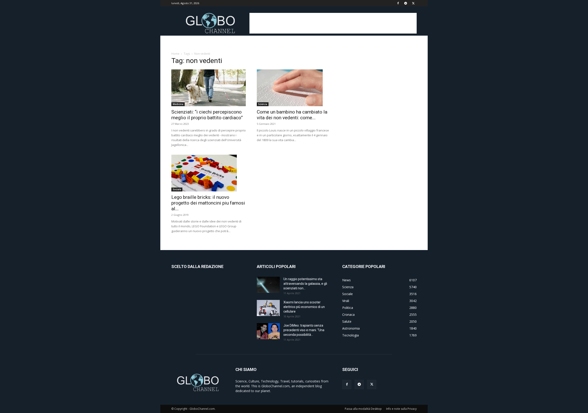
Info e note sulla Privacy (401, 409)
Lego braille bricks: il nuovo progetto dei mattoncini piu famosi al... (208, 202)
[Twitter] (413, 3)
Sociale (177, 189)
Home (175, 54)
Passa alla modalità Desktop (363, 409)
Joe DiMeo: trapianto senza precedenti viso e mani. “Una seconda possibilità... (303, 330)
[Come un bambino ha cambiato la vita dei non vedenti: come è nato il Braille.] (294, 87)
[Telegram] (405, 3)
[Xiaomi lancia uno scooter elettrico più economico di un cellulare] (268, 308)
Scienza (262, 104)
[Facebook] (398, 3)
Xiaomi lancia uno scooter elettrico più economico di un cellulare (304, 306)
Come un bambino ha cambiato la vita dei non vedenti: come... (292, 114)
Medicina (178, 104)
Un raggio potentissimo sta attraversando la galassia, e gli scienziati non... (305, 283)
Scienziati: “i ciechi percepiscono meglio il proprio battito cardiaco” (207, 114)
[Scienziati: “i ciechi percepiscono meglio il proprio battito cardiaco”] (208, 87)
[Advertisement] (333, 23)
